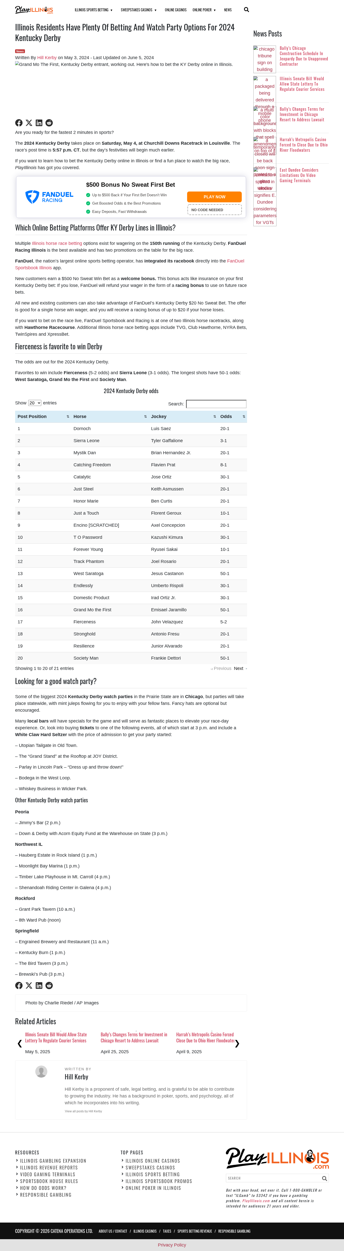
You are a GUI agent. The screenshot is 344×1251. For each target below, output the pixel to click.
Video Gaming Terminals (48, 1174)
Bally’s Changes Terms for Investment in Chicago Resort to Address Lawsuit (134, 1037)
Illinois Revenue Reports (49, 1167)
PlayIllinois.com (256, 1200)
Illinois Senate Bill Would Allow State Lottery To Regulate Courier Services (56, 1037)
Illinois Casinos (145, 1230)
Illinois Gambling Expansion (53, 1160)
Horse (80, 416)
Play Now (214, 197)
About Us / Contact (113, 1230)
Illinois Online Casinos (153, 1160)
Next (238, 668)
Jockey (158, 416)
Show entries (36, 402)
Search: (176, 403)
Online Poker (202, 9)
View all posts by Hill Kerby (83, 1111)
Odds (226, 416)
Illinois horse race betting (57, 243)
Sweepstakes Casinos (136, 9)
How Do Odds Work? (43, 1188)
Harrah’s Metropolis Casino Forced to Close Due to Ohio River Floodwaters (207, 1037)
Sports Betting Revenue (195, 1230)
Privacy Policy (172, 1244)
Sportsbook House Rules (49, 1181)
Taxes (167, 1230)
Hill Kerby (47, 57)
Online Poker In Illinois (153, 1188)
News (228, 9)
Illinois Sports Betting (91, 9)
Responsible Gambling (46, 1194)
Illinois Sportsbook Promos (159, 1181)
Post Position (32, 416)
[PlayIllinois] (38, 10)
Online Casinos (176, 9)
